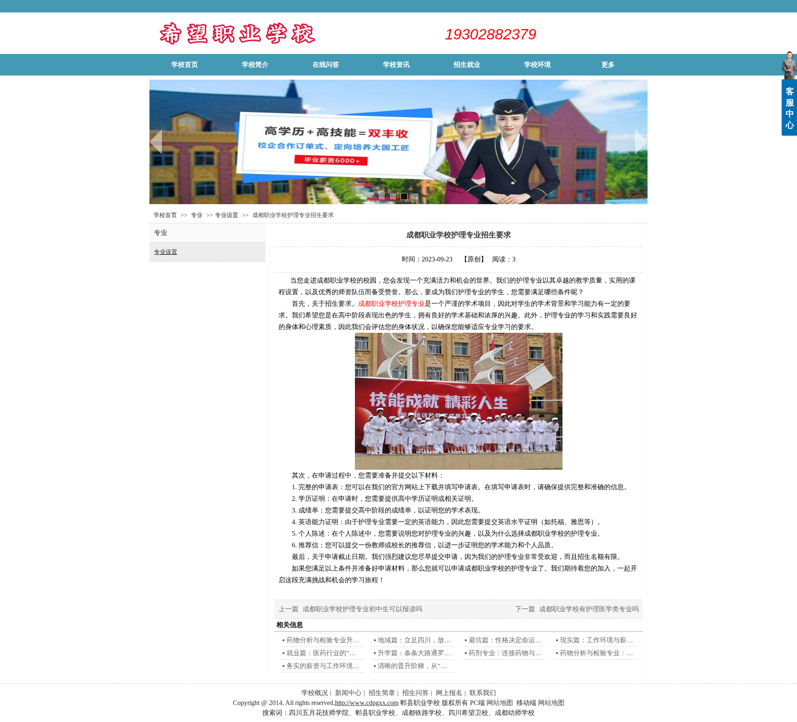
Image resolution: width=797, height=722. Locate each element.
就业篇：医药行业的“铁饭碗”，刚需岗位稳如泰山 (324, 652)
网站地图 (500, 702)
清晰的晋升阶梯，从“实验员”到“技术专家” (415, 665)
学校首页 (165, 215)
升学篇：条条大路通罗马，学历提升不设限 (415, 652)
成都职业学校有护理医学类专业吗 (589, 608)
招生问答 (415, 692)
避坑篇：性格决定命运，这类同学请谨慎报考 (506, 640)
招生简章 (382, 692)
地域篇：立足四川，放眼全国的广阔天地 (415, 640)
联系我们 (482, 692)
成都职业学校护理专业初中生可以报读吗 (362, 608)
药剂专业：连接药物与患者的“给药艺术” (506, 652)
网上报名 (449, 692)
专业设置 (226, 215)
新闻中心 (348, 692)
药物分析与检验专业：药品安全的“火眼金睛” (597, 652)
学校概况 (314, 692)
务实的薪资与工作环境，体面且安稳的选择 (324, 665)
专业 (197, 215)
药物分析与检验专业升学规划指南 (324, 640)
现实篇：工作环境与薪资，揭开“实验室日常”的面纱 (597, 640)
